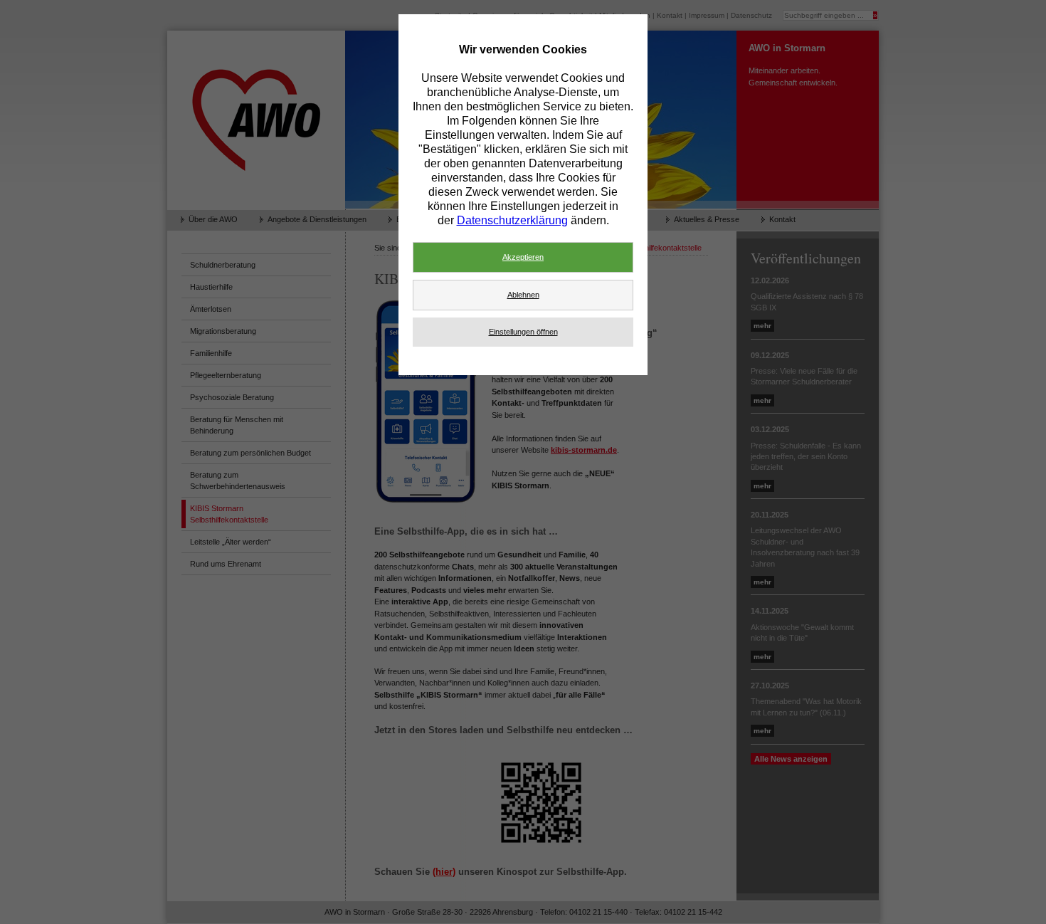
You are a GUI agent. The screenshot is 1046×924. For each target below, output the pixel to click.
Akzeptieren (523, 257)
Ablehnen (523, 294)
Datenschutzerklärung (512, 220)
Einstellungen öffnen (523, 331)
